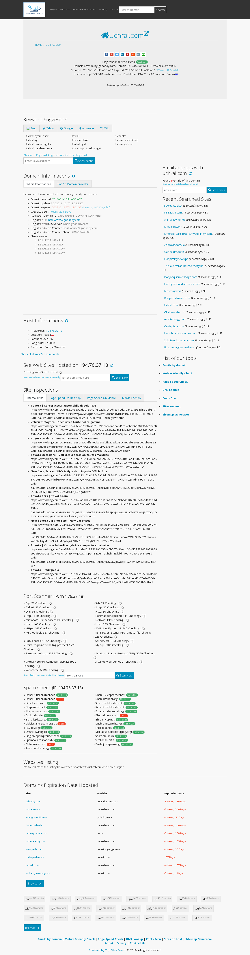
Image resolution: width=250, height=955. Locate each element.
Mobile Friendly (131, 398)
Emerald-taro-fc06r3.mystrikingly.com (188, 233)
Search (160, 10)
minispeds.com (34, 849)
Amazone (87, 128)
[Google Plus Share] (111, 54)
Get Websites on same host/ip (42, 377)
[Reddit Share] (138, 54)
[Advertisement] (90, 283)
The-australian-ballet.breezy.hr (183, 266)
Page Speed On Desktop (65, 398)
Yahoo (49, 128)
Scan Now (121, 377)
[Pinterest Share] (127, 54)
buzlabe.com (33, 809)
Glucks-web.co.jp (174, 312)
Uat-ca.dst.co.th (174, 251)
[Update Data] (73, 175)
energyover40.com (36, 817)
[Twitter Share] (117, 54)
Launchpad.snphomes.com (180, 333)
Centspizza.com (174, 326)
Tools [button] (113, 9)
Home (38, 44)
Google (68, 128)
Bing (33, 128)
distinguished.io (34, 825)
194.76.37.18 (54, 330)
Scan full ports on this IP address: (44, 675)
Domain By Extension (84, 9)
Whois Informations (39, 184)
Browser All (35, 883)
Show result (85, 161)
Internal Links (35, 398)
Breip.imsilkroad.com (177, 298)
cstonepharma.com (36, 833)
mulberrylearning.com (38, 873)
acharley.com (33, 801)
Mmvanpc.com (173, 226)
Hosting (103, 9)
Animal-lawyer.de (175, 219)
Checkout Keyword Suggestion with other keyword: (55, 155)
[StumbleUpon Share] (133, 54)
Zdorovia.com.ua (174, 245)
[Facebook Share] (106, 54)
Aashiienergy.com (175, 319)
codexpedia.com (35, 857)
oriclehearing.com (35, 841)
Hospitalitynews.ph (176, 259)
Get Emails (218, 190)
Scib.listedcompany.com (179, 340)
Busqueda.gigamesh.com (179, 347)
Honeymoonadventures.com (182, 284)
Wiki (106, 128)
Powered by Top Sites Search (107, 950)
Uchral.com (53, 44)
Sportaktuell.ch (173, 205)
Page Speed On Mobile (101, 398)
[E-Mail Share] (143, 54)
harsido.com (32, 865)
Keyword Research (60, 9)
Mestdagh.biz (172, 291)
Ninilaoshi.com (173, 212)
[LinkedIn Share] (122, 54)
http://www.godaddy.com (64, 220)
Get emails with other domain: (181, 184)
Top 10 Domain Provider (72, 184)
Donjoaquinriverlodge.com (180, 277)
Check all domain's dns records (40, 354)
